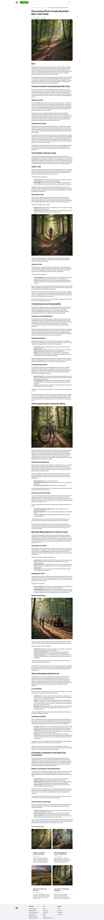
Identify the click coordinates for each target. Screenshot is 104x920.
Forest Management (39, 7)
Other (45, 7)
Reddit (34, 300)
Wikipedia (48, 299)
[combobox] (49, 2)
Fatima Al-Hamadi (36, 17)
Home (32, 7)
